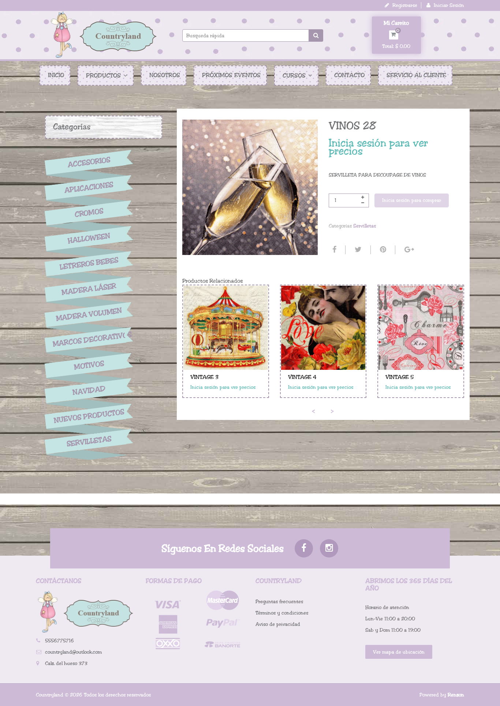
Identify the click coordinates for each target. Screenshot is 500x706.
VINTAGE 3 (204, 377)
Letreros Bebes (89, 263)
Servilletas (89, 442)
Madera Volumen (89, 314)
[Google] (408, 249)
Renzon (456, 695)
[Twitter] (357, 249)
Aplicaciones (89, 187)
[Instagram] (329, 548)
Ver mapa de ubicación (399, 652)
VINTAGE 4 (302, 377)
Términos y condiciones (281, 613)
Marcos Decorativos (89, 339)
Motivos (88, 365)
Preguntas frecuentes (279, 601)
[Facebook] (333, 249)
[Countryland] (103, 35)
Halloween (89, 238)
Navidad (89, 390)
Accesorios (89, 162)
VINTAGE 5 (399, 377)
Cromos (89, 213)
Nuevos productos (88, 416)
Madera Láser (89, 289)
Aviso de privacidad (277, 624)
